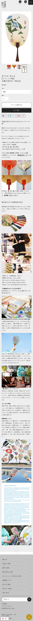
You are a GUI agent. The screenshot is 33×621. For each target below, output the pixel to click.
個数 (3, 95)
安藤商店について (7, 580)
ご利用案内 (4, 603)
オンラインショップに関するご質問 (11, 576)
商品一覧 (4, 559)
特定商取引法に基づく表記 (8, 608)
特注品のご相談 (6, 563)
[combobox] (16, 599)
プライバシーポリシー (7, 606)
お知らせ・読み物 (7, 588)
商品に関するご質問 (7, 572)
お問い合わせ (5, 592)
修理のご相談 (5, 567)
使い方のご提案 (6, 584)
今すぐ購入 (16, 110)
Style (3, 88)
